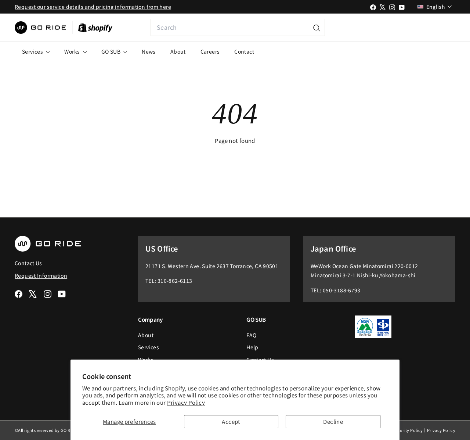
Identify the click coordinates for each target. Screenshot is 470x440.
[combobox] (238, 27)
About (178, 51)
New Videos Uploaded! (406, 27)
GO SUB (111, 51)
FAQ (251, 335)
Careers (210, 51)
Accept (231, 421)
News (149, 51)
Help (252, 347)
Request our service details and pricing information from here (93, 6)
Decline (333, 421)
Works (72, 51)
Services (33, 51)
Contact (244, 51)
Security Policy (408, 430)
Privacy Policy (186, 402)
